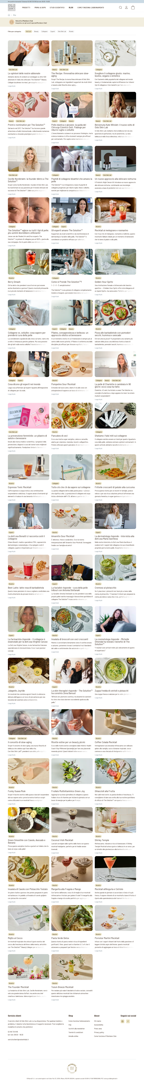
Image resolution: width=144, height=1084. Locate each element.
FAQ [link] (70, 1025)
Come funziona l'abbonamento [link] (79, 1021)
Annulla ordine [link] (73, 1036)
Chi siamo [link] (97, 1021)
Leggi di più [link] (11, 86)
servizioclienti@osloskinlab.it (18, 1039)
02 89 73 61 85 (32, 1)
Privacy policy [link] (99, 1032)
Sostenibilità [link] (98, 1025)
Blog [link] (14, 15)
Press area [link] (98, 1028)
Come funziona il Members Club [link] (105, 1036)
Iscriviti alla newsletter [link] (77, 1028)
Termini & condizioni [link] (76, 1032)
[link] (11, 7)
